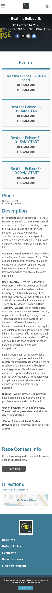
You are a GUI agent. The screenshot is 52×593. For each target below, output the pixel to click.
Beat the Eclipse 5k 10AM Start (26, 78)
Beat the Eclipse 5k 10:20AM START (26, 171)
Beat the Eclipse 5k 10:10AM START (26, 109)
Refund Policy (11, 546)
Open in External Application (15, 490)
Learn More (32, 582)
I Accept (25, 588)
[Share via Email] (28, 36)
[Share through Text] (34, 36)
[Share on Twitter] (23, 36)
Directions (44, 29)
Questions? (13, 469)
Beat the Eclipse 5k (26, 19)
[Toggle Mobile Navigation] (3, 6)
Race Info (8, 540)
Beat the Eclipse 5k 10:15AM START (26, 140)
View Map (28, 500)
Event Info (9, 553)
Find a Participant (14, 566)
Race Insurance (12, 559)
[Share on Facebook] (17, 36)
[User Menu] (47, 6)
